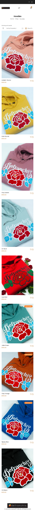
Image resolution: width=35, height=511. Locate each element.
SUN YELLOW (5, 136)
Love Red (4, 297)
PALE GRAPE (5, 193)
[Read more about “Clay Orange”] (33, 394)
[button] (33, 81)
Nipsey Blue (5, 442)
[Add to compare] (17, 58)
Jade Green (5, 345)
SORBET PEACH (6, 80)
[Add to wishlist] (31, 81)
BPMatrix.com (26, 509)
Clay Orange (5, 393)
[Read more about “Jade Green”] (33, 346)
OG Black (4, 490)
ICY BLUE (4, 249)
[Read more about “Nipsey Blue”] (33, 442)
